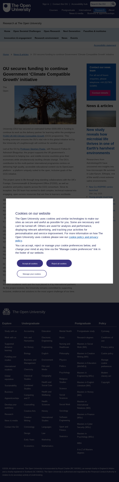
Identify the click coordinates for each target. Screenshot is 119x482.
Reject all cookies (59, 264)
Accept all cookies (29, 264)
